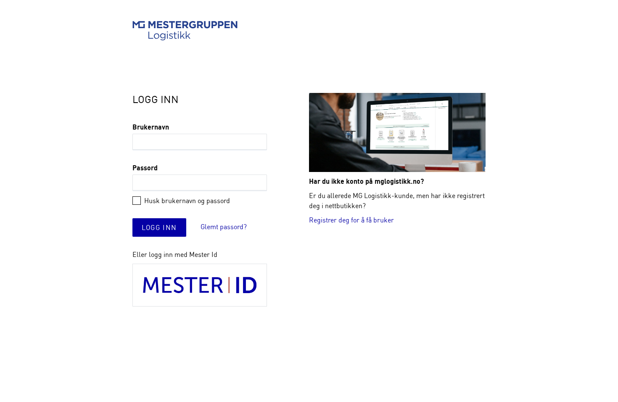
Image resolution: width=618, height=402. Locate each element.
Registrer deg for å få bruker (351, 220)
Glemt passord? (224, 226)
